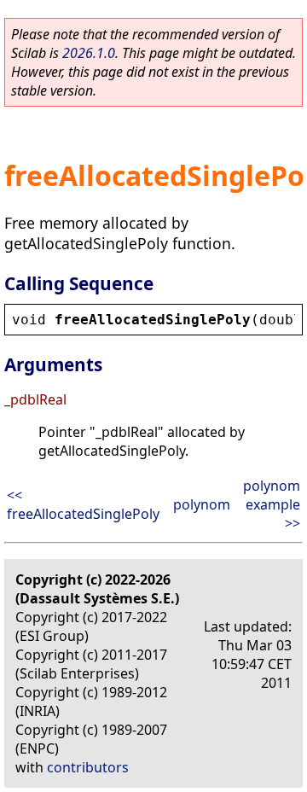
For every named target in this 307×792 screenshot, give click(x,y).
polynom (201, 504)
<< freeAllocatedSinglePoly (83, 504)
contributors (88, 767)
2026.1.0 (88, 53)
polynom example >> (271, 504)
